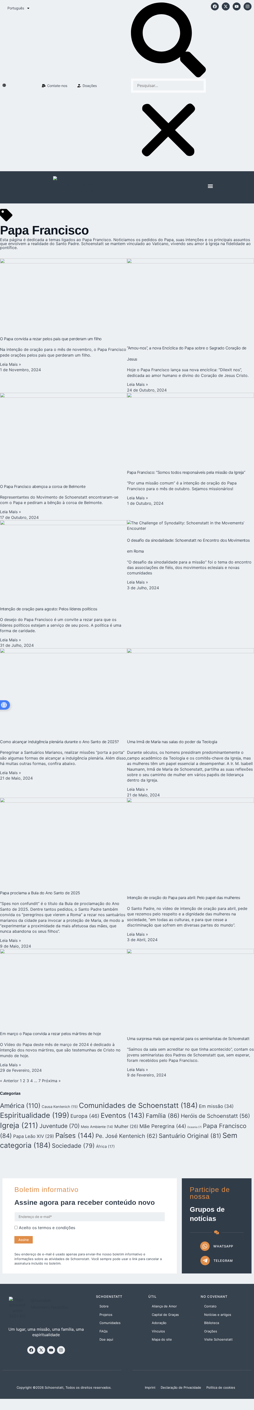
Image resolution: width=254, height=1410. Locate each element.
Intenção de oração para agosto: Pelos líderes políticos (48, 608)
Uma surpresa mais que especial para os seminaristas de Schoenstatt (188, 1038)
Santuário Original (190, 1135)
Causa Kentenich (60, 1106)
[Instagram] (248, 6)
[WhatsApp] (205, 1246)
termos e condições (56, 1227)
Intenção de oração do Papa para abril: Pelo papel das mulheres (183, 897)
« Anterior (9, 1080)
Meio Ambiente (97, 1127)
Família (163, 1115)
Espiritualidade (34, 1115)
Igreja (19, 1125)
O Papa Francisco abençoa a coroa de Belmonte (42, 486)
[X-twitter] (226, 6)
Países (74, 1135)
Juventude (59, 1126)
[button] (168, 40)
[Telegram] (205, 1260)
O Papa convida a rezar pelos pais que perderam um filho (51, 338)
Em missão (216, 1106)
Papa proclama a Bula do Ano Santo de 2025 (40, 892)
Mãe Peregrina (162, 1126)
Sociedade (73, 1145)
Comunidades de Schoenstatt (138, 1105)
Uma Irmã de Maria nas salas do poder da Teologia (172, 741)
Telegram (223, 1261)
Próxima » (51, 1080)
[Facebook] (215, 6)
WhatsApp (223, 1246)
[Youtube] (237, 6)
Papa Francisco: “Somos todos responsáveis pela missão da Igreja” (186, 472)
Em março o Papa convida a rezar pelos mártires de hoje (50, 1033)
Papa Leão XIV (33, 1136)
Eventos (123, 1115)
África (105, 1146)
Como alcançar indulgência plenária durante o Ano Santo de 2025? (59, 741)
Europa (84, 1116)
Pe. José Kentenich (126, 1135)
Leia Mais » (10, 364)
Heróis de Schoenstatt (215, 1116)
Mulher (126, 1126)
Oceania (194, 1127)
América (20, 1105)
